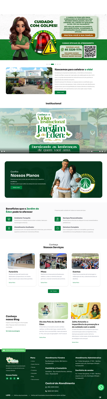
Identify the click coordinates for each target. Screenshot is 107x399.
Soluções (34, 373)
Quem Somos (35, 364)
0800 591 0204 (52, 391)
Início (33, 361)
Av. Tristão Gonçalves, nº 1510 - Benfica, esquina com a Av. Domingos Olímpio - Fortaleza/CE (88, 363)
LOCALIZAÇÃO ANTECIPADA (14, 350)
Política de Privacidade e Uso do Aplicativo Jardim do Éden (48, 395)
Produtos (34, 370)
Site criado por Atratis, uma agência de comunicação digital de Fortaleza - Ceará (100, 397)
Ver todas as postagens (13, 331)
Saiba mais (60, 92)
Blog (32, 376)
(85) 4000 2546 (53, 387)
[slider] (45, 151)
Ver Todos (53, 291)
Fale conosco (35, 379)
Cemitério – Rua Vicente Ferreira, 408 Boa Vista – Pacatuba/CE (58, 373)
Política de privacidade (20, 395)
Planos (33, 367)
